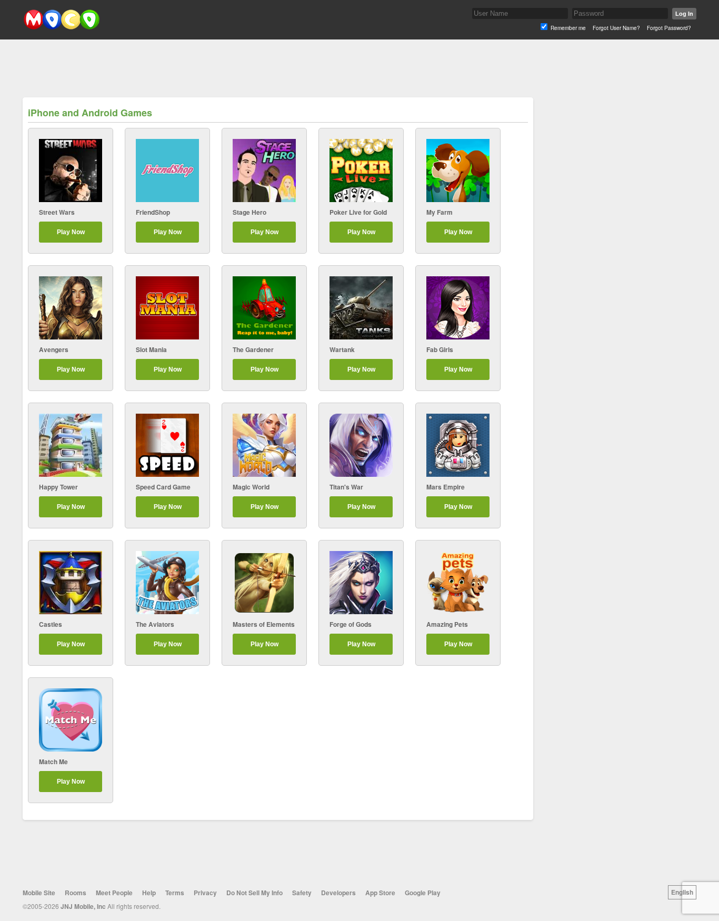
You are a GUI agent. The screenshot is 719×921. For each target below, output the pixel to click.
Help (149, 892)
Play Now (71, 232)
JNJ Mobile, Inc (83, 906)
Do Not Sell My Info (254, 892)
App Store (380, 892)
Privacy (205, 892)
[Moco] (61, 27)
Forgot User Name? (616, 28)
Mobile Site (39, 892)
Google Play (423, 892)
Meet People (114, 892)
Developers (338, 892)
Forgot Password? (669, 28)
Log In (684, 14)
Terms (174, 892)
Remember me (568, 28)
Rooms (75, 892)
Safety (302, 892)
